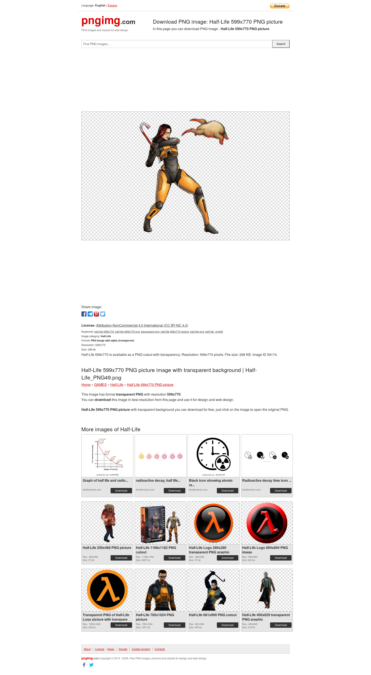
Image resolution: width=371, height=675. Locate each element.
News (111, 649)
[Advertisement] (185, 81)
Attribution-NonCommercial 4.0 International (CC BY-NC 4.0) (142, 325)
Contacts (160, 649)
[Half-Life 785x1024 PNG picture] (160, 590)
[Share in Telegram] (90, 314)
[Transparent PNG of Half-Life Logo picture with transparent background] (107, 590)
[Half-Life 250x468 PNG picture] (107, 523)
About (87, 649)
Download (121, 490)
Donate (123, 649)
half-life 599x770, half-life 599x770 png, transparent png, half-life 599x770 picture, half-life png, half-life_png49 (158, 331)
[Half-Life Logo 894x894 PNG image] (266, 523)
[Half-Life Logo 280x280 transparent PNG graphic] (213, 523)
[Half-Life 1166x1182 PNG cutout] (160, 523)
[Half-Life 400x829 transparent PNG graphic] (267, 590)
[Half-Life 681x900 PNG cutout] (213, 590)
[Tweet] (102, 314)
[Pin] (96, 314)
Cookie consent (141, 649)
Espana (112, 5)
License (99, 649)
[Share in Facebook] (84, 314)
